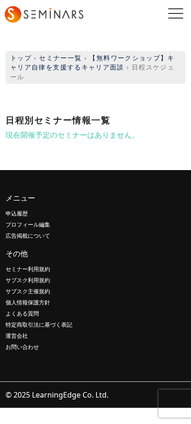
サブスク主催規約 (28, 291)
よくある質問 (22, 313)
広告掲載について (28, 236)
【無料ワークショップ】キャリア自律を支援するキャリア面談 (92, 62)
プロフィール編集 (28, 224)
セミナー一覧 (60, 57)
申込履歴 (17, 213)
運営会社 (17, 336)
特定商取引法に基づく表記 (39, 325)
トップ (21, 57)
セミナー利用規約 (28, 269)
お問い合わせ (22, 347)
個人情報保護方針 (28, 302)
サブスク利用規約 (28, 280)
